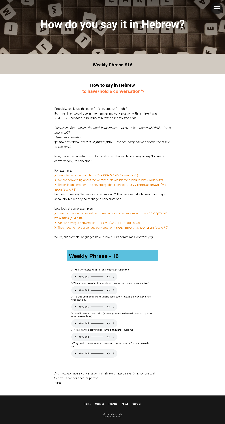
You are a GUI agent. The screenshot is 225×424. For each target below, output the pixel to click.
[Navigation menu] (217, 8)
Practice (113, 404)
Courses (99, 404)
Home (87, 404)
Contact (136, 404)
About (125, 404)
